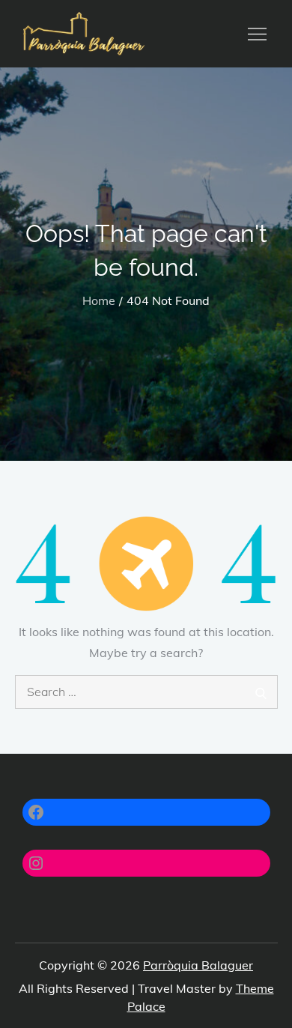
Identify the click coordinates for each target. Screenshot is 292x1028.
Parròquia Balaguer (198, 965)
